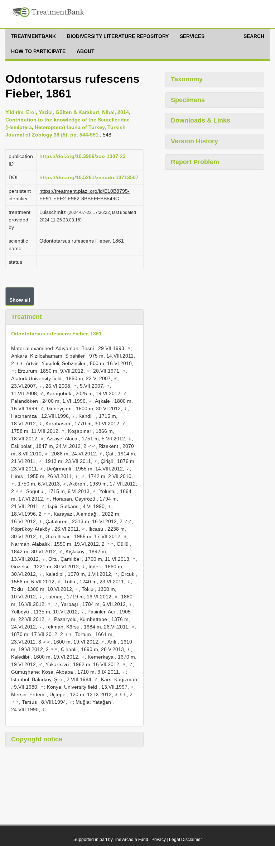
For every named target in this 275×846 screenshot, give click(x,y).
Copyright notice (36, 739)
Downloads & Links (200, 120)
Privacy (158, 839)
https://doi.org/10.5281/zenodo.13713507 (89, 177)
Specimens (188, 100)
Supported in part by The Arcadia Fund (110, 839)
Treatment (26, 316)
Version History (194, 141)
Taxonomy (187, 79)
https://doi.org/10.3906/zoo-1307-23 (82, 156)
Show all (19, 300)
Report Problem (195, 162)
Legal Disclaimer (185, 839)
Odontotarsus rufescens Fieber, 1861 (56, 333)
